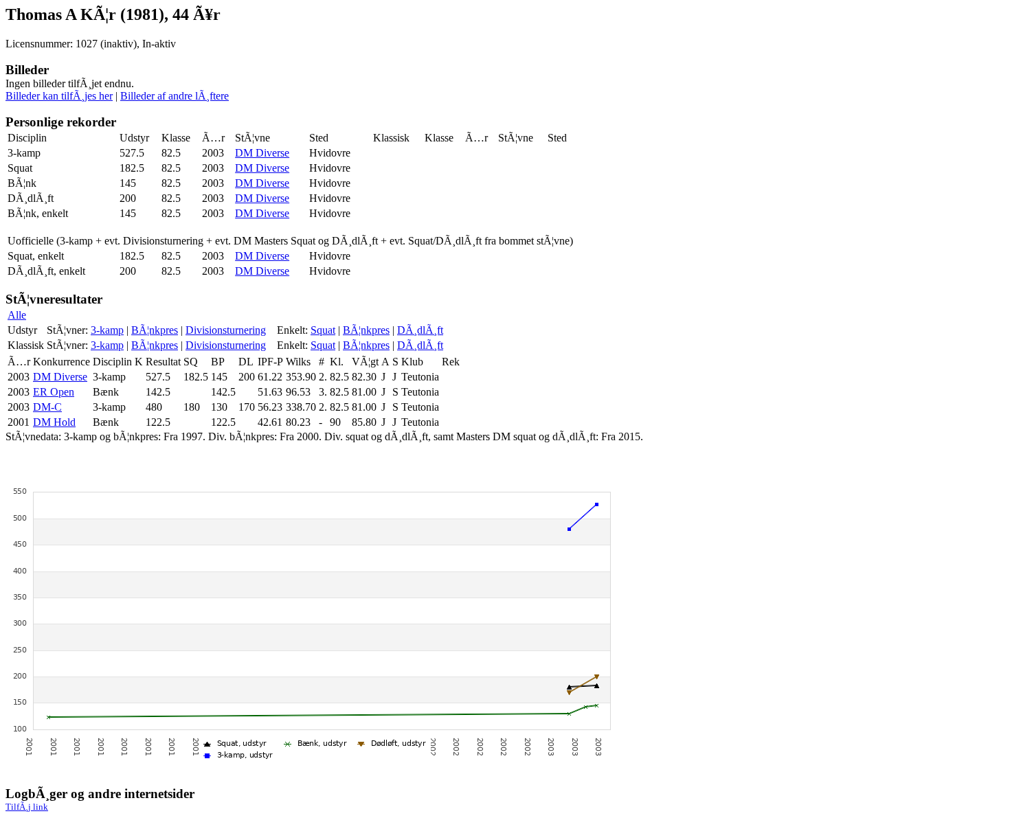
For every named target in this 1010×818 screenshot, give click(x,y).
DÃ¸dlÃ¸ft (420, 330)
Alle (17, 315)
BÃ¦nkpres (154, 330)
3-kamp (107, 330)
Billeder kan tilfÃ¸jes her (59, 96)
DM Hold (54, 422)
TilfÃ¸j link (26, 807)
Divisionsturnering (226, 330)
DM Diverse (262, 153)
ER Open (53, 392)
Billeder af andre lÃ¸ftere (174, 96)
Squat (323, 330)
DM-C (47, 407)
